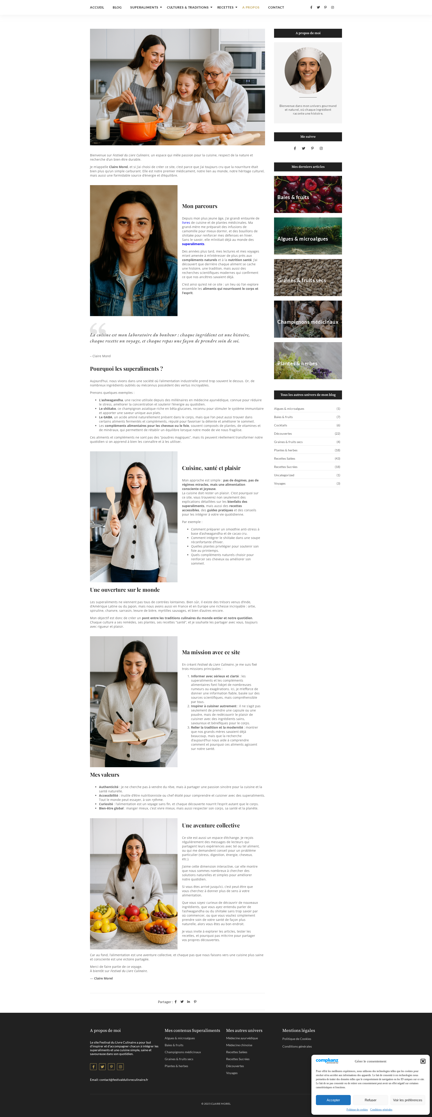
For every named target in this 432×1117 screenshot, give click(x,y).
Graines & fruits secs (179, 1059)
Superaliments (144, 7)
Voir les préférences (407, 1100)
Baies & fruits (174, 1045)
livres (186, 222)
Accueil (97, 7)
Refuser (370, 1100)
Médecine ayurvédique (242, 1038)
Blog (117, 7)
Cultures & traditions (188, 7)
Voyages (232, 1073)
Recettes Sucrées (238, 1059)
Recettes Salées (236, 1052)
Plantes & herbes (176, 1066)
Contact (276, 7)
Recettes (225, 7)
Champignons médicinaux (183, 1052)
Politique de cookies (357, 1109)
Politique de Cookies (296, 1039)
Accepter (333, 1100)
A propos (251, 7)
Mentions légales (298, 1030)
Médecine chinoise (239, 1045)
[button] (423, 1061)
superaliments (193, 244)
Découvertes (235, 1066)
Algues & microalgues (180, 1038)
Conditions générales (381, 1109)
